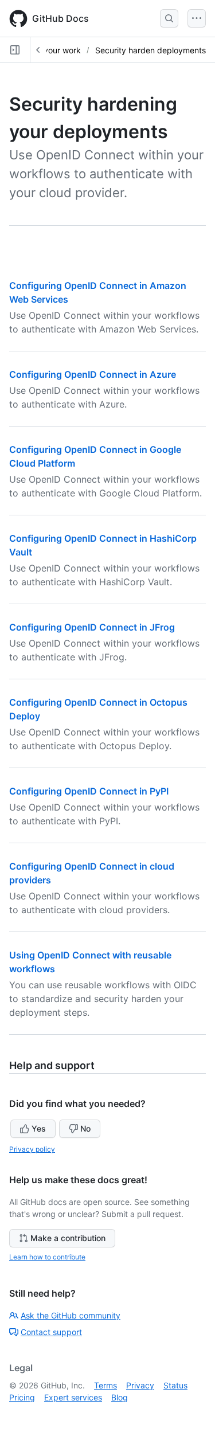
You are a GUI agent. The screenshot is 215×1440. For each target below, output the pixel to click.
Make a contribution (67, 1238)
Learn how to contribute (47, 1257)
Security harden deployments (150, 50)
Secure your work (48, 50)
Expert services (73, 1397)
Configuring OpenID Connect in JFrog (92, 627)
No (85, 1128)
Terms (105, 1385)
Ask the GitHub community (70, 1315)
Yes (39, 1128)
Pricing (22, 1397)
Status (175, 1385)
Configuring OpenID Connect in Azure (92, 374)
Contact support (51, 1332)
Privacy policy (32, 1149)
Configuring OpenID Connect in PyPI (89, 791)
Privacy (140, 1385)
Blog (119, 1397)
